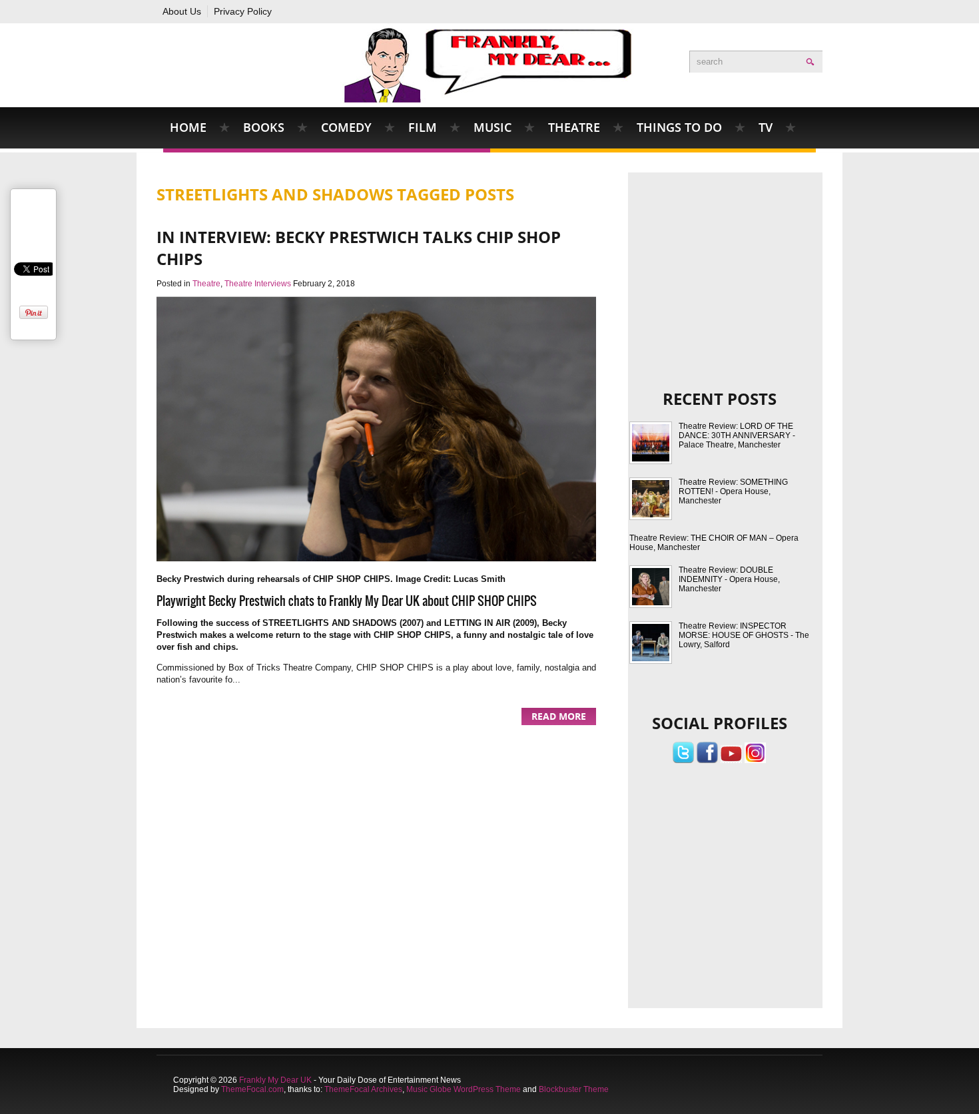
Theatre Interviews (257, 283)
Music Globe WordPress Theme (463, 1089)
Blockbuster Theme (574, 1089)
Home (188, 127)
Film (422, 127)
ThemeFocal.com (252, 1089)
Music (492, 127)
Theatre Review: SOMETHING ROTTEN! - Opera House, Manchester (733, 491)
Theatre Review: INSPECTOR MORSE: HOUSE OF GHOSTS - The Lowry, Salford (744, 635)
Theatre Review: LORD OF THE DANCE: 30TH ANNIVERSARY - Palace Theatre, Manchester (737, 435)
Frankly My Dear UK (275, 1080)
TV (766, 127)
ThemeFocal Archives (363, 1089)
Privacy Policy (243, 11)
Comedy (346, 127)
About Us (182, 11)
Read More (558, 716)
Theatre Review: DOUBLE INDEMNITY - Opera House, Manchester (729, 579)
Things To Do (679, 127)
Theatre (574, 127)
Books (263, 127)
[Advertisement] (725, 262)
